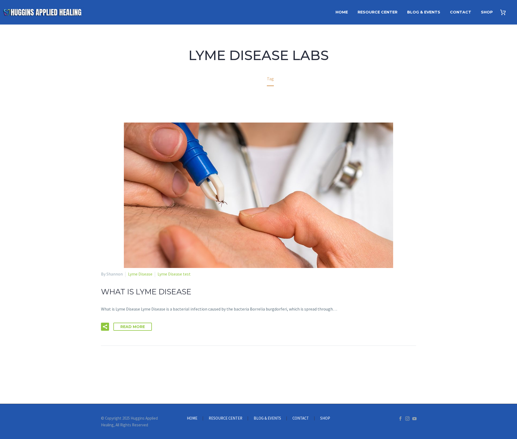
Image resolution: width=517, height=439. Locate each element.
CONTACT (460, 12)
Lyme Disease (140, 274)
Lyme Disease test (174, 274)
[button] (105, 327)
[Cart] (505, 12)
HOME (342, 12)
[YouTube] (414, 418)
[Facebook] (400, 418)
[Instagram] (407, 418)
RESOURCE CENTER (377, 12)
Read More (132, 326)
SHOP (487, 12)
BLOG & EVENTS (423, 12)
